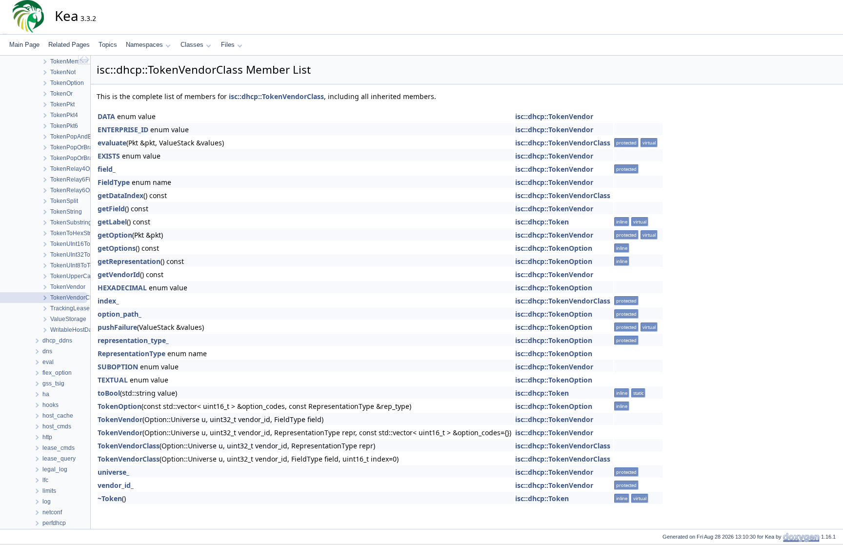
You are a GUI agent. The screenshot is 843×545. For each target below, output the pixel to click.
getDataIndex (120, 195)
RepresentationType (131, 353)
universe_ (113, 472)
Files (228, 44)
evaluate (112, 142)
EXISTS (109, 156)
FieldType (114, 182)
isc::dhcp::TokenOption (553, 248)
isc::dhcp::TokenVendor (554, 116)
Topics (108, 44)
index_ (108, 300)
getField (111, 208)
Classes (192, 44)
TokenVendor (120, 419)
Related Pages (69, 44)
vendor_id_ (116, 485)
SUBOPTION (118, 366)
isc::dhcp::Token (542, 221)
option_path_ (119, 314)
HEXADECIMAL (122, 287)
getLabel (112, 221)
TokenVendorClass (129, 445)
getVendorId (119, 274)
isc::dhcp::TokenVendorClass (276, 96)
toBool (109, 393)
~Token (110, 498)
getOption (115, 235)
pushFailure (117, 327)
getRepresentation (129, 261)
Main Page (24, 44)
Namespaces (144, 44)
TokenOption (119, 406)
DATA (106, 116)
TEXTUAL (113, 379)
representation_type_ (133, 340)
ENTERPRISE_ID (123, 129)
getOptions (117, 248)
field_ (107, 169)
